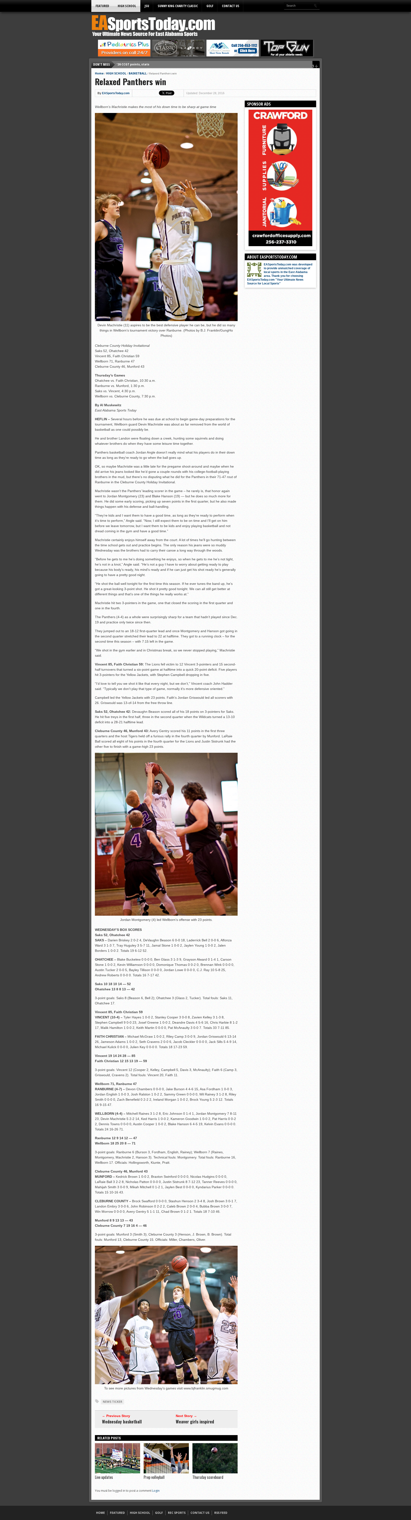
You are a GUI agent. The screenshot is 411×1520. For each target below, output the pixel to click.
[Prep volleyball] (166, 1472)
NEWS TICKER (112, 1402)
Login (156, 1491)
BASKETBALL (138, 73)
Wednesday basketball (122, 1421)
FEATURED (102, 6)
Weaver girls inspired (195, 1421)
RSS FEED (220, 1513)
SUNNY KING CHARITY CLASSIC (178, 6)
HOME (100, 1513)
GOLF (209, 6)
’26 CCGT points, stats (133, 64)
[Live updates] (117, 1472)
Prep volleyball (154, 1477)
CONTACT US (230, 6)
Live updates (104, 1477)
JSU (147, 6)
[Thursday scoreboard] (215, 1472)
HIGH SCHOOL (127, 6)
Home (99, 73)
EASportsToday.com (116, 93)
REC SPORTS (177, 1513)
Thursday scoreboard (207, 1477)
